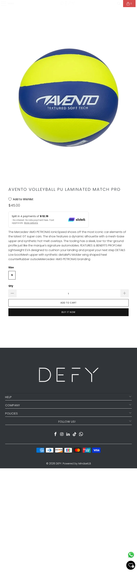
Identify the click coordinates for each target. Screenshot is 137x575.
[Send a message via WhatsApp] (131, 555)
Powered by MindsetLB (77, 463)
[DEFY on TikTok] (74, 434)
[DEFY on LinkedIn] (68, 434)
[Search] (118, 3)
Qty (10, 286)
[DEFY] (68, 3)
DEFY (58, 463)
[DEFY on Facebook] (55, 434)
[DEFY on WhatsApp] (81, 434)
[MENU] (2, 3)
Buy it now (68, 312)
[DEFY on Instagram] (62, 434)
